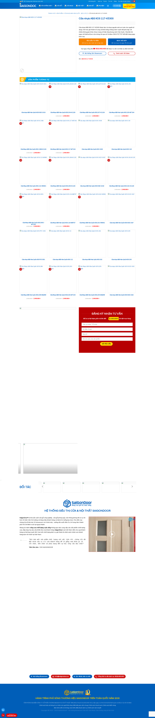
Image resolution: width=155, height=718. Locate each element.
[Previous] (21, 459)
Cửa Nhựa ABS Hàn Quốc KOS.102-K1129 (121, 186)
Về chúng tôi (91, 1)
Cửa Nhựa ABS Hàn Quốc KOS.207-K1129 (92, 112)
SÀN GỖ (91, 5)
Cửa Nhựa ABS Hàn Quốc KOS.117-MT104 (62, 149)
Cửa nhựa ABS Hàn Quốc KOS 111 (63, 259)
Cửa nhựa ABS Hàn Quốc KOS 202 (92, 259)
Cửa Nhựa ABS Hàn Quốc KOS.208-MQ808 (33, 295)
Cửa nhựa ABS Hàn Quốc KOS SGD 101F (121, 223)
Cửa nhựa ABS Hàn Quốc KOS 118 (121, 149)
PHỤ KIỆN (101, 5)
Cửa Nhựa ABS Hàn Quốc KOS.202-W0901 (92, 223)
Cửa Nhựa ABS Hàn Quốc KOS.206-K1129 (62, 186)
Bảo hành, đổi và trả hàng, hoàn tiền (64, 708)
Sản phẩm (60, 13)
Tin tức (110, 1)
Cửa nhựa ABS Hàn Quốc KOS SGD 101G (33, 112)
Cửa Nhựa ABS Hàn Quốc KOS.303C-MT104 (33, 223)
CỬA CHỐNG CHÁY (46, 5)
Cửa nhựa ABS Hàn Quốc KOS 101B (92, 149)
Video (115, 1)
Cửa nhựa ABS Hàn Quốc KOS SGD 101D (92, 186)
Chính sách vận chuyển (94, 708)
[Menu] (108, 5)
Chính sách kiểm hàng (109, 705)
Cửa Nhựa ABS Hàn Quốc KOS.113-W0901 (33, 186)
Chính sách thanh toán (95, 705)
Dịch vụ (100, 1)
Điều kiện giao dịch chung (80, 705)
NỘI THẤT (81, 5)
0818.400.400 (11, 715)
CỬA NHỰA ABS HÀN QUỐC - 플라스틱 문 (76, 13)
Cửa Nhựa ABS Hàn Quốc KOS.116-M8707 (62, 223)
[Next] (74, 459)
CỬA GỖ (59, 5)
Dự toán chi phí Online (124, 1)
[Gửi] (119, 5)
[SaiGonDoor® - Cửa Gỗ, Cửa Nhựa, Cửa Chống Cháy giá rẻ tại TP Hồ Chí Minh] (29, 6)
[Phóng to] (22, 70)
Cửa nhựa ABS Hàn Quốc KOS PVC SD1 (33, 259)
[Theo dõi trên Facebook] (132, 1)
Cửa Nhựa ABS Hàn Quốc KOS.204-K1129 (62, 112)
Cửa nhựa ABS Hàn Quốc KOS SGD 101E (121, 295)
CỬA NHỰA (70, 5)
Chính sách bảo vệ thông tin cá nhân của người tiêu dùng (55, 705)
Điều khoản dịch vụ (81, 708)
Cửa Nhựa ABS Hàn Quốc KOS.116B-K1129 (33, 149)
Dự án (105, 1)
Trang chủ (51, 13)
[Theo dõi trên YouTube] (134, 1)
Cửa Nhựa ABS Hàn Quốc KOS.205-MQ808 (92, 295)
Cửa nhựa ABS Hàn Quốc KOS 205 (121, 259)
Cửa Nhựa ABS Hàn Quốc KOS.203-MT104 (62, 295)
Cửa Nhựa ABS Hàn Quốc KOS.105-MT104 (121, 112)
